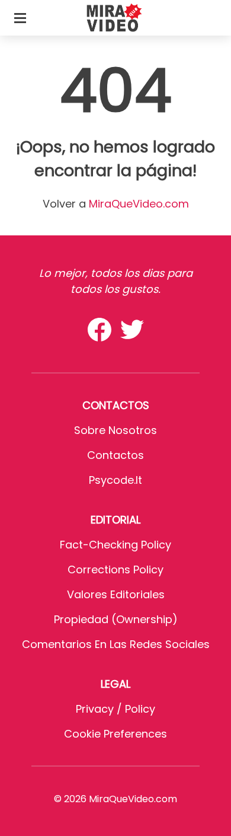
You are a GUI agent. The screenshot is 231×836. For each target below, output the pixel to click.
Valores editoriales (116, 594)
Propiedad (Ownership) (116, 619)
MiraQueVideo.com (139, 203)
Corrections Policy (115, 569)
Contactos (115, 455)
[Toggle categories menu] (20, 18)
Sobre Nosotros (115, 430)
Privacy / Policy (115, 708)
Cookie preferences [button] (115, 733)
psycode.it (115, 480)
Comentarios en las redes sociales (116, 644)
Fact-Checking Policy (115, 544)
